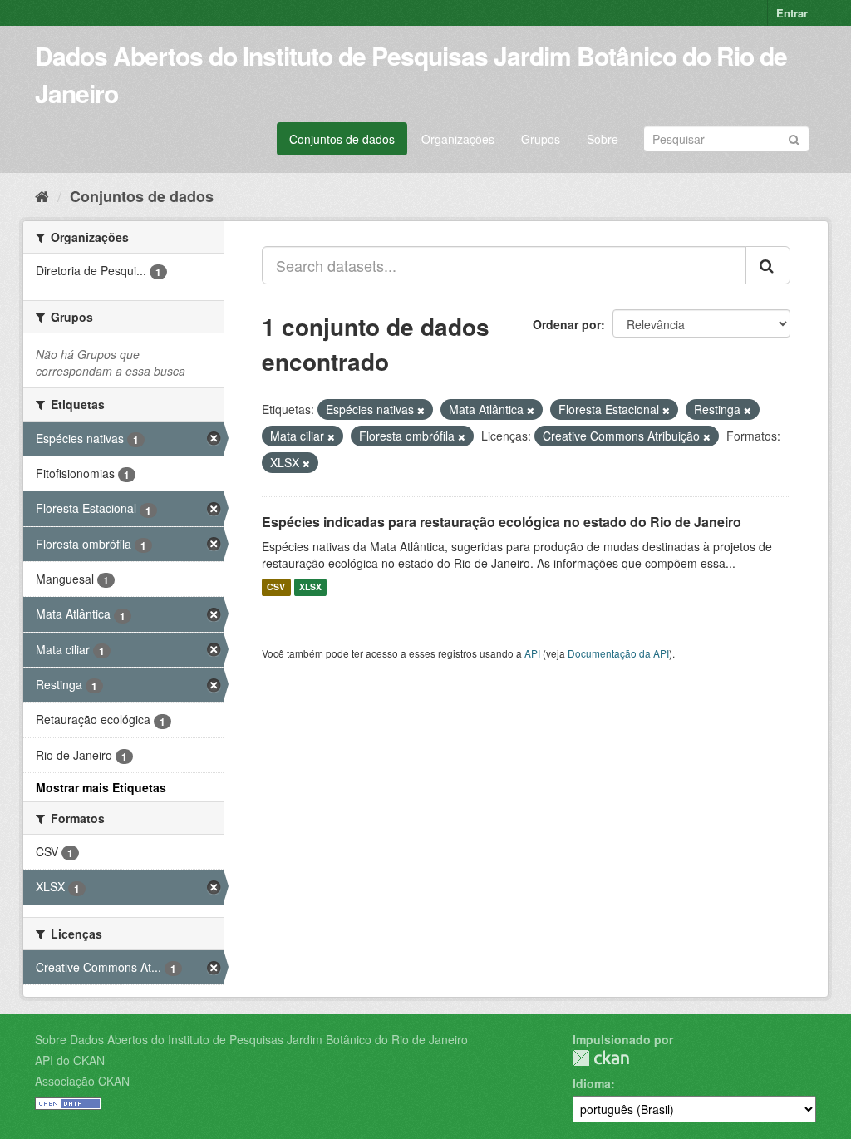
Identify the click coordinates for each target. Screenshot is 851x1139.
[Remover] (421, 410)
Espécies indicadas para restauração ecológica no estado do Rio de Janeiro (501, 521)
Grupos (540, 139)
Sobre (602, 139)
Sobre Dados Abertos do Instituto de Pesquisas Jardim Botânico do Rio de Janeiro (251, 1039)
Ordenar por (567, 324)
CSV (276, 587)
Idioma (592, 1083)
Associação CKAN (82, 1080)
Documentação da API (618, 653)
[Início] (42, 195)
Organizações (457, 139)
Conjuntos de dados (342, 139)
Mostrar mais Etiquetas (101, 787)
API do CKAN (70, 1060)
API (532, 653)
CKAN (601, 1058)
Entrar (792, 13)
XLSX (310, 587)
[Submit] (794, 138)
